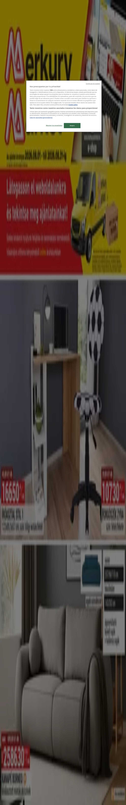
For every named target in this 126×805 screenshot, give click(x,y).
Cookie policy (73, 105)
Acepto (72, 125)
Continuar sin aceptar (93, 83)
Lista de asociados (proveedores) (41, 118)
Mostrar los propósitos (54, 125)
